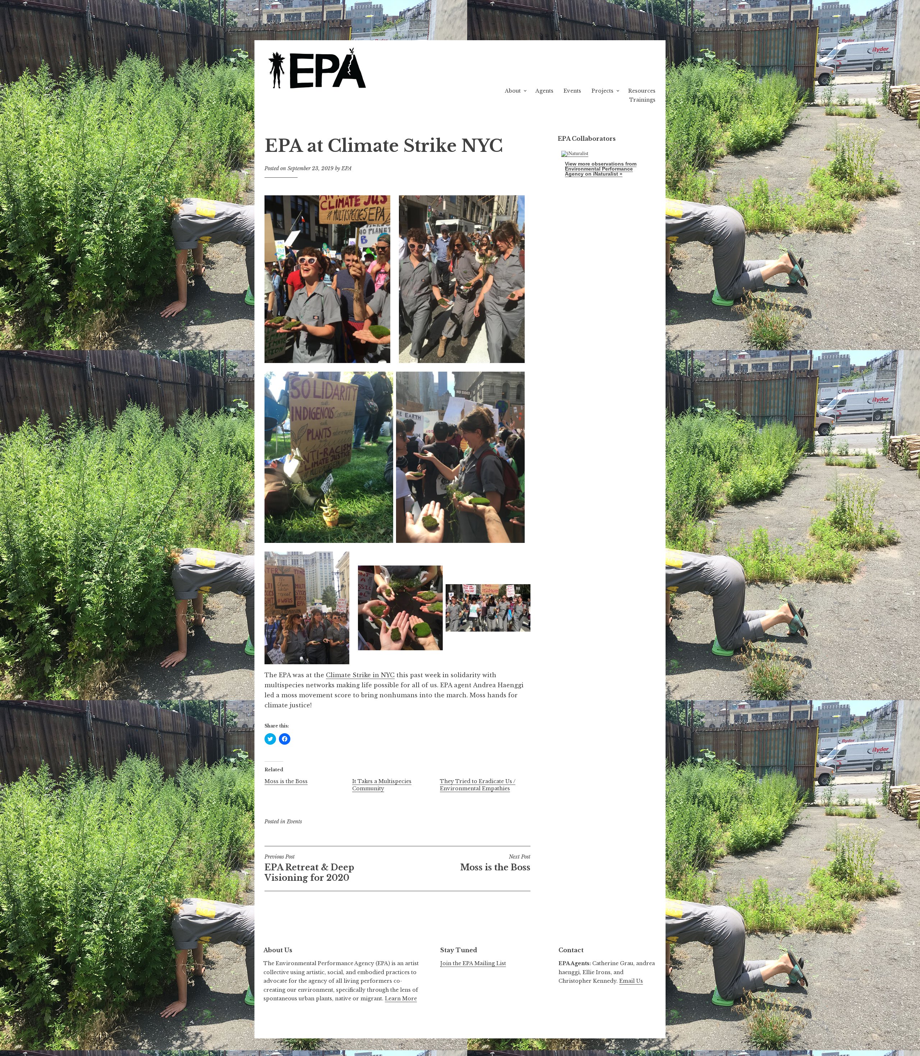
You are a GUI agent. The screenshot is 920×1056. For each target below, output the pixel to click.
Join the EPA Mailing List (473, 963)
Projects (602, 91)
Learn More (401, 998)
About (513, 91)
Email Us (631, 981)
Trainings (642, 100)
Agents (544, 91)
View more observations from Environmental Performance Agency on (600, 169)
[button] (318, 69)
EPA (346, 168)
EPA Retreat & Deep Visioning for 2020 (309, 868)
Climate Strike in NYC (360, 675)
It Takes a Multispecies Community (381, 785)
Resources (642, 91)
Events (572, 91)
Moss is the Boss (286, 781)
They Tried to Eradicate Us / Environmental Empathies (477, 785)
